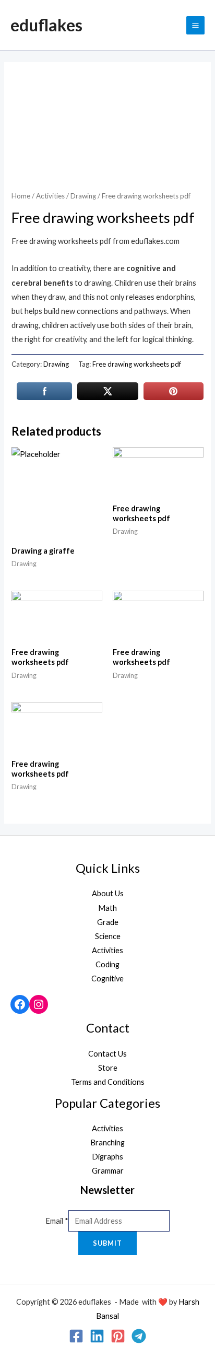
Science (108, 936)
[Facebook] (19, 1004)
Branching (107, 1142)
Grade (107, 922)
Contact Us (107, 1053)
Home (20, 196)
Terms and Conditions (108, 1081)
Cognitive (107, 978)
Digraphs (107, 1156)
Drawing (83, 196)
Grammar (108, 1170)
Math (107, 908)
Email (56, 1220)
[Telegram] (139, 1336)
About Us (108, 893)
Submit (107, 1243)
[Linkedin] (97, 1336)
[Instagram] (38, 1004)
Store (107, 1067)
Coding (107, 964)
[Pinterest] (118, 1336)
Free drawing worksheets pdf (136, 364)
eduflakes (46, 25)
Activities (50, 196)
